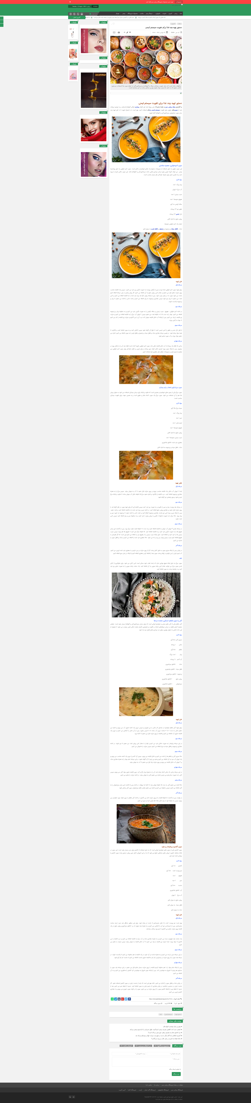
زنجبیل (161, 229)
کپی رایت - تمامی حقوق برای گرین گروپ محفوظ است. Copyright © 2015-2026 (163, 1097)
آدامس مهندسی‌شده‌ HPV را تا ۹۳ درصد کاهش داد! (100, 17)
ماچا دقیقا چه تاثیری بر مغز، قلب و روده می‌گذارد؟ (166, 1038)
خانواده (164, 13)
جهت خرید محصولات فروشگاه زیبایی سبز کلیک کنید (159, 2)
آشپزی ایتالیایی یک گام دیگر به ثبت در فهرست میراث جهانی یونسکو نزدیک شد (158, 1035)
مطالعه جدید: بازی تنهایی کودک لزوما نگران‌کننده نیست (130, 17)
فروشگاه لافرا (132, 1090)
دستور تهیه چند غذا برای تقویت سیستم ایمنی (163, 27)
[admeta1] (146, 96)
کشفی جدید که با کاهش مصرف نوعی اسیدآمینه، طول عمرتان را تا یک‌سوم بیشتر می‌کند (155, 1029)
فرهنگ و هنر (149, 13)
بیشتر (123, 13)
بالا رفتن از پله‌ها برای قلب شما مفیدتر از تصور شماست (161, 17)
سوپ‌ (176, 110)
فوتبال (117, 13)
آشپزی (170, 13)
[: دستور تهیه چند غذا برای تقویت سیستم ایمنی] (114, 32)
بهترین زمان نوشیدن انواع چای (172, 1026)
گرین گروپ (122, 1090)
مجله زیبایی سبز (170, 107)
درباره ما (156, 1085)
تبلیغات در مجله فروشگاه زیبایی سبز (172, 1085)
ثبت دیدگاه (176, 1074)
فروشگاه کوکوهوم (163, 1090)
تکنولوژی (158, 13)
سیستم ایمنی (168, 1014)
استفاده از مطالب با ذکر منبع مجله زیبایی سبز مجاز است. (168, 1099)
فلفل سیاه (174, 229)
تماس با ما (149, 1085)
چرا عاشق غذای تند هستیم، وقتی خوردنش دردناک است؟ (164, 1032)
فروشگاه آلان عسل (150, 1090)
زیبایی (175, 13)
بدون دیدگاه (157, 1003)
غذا (160, 1014)
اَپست (140, 1090)
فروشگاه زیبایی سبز (177, 1090)
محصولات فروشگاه (133, 13)
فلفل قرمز (154, 229)
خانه (181, 13)
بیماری (137, 107)
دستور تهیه (178, 1014)
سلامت (142, 13)
